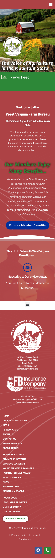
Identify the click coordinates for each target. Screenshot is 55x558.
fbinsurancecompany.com (27, 402)
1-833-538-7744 (27, 396)
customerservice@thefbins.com (27, 399)
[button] (51, 4)
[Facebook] (38, 550)
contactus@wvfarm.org (27, 368)
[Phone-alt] (47, 550)
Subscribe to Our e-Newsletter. (27, 276)
